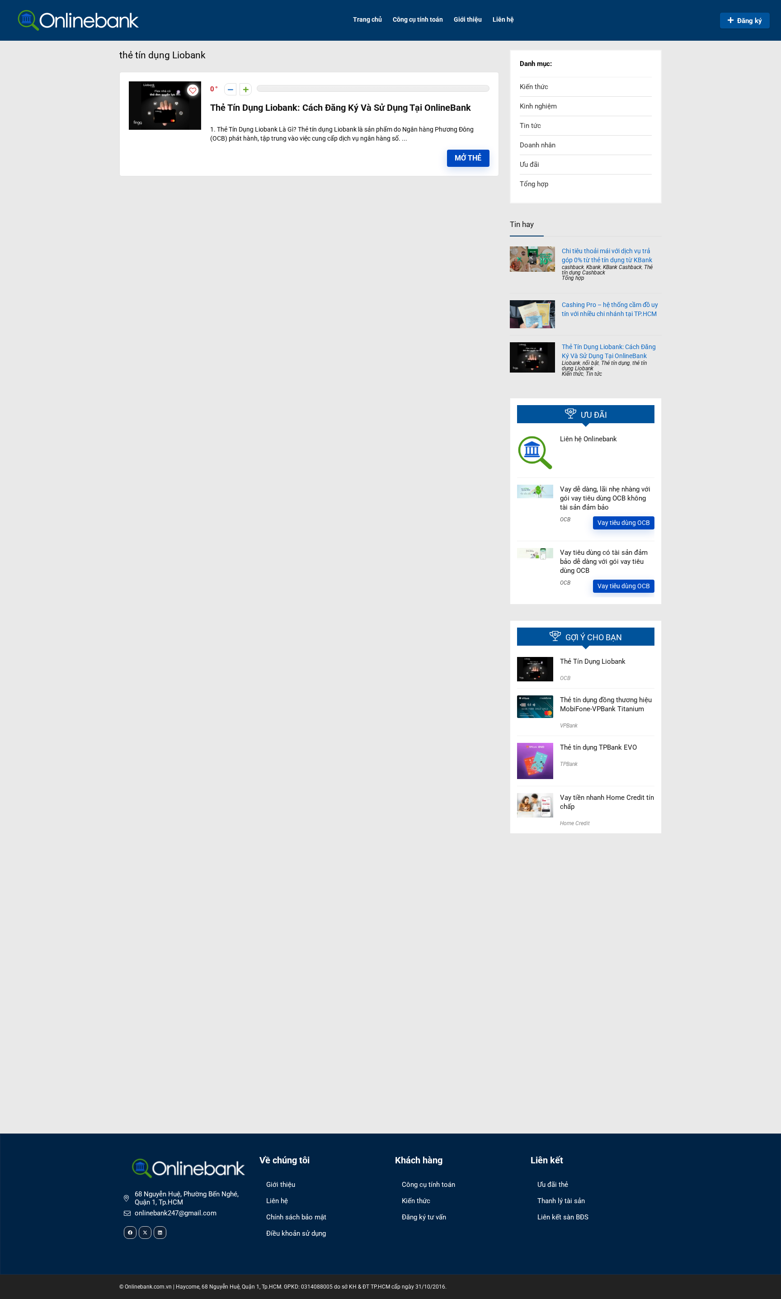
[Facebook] (130, 1232)
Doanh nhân (537, 145)
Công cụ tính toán (418, 19)
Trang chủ (367, 19)
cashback (573, 267)
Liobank (571, 363)
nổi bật (591, 363)
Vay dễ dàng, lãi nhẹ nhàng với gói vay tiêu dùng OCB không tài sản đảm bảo (605, 498)
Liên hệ (503, 19)
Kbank (593, 267)
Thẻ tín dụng (615, 363)
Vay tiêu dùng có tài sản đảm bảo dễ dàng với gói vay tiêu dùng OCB (604, 561)
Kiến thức (534, 87)
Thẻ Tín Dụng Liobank (593, 661)
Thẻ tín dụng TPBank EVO (598, 747)
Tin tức (530, 126)
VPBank (569, 726)
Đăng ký (749, 21)
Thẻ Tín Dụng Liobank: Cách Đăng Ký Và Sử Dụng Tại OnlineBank (340, 108)
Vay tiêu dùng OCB (624, 522)
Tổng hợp (534, 184)
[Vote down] (230, 89)
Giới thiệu (468, 19)
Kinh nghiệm (538, 106)
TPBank (569, 764)
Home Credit (575, 823)
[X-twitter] (145, 1232)
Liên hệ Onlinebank (588, 439)
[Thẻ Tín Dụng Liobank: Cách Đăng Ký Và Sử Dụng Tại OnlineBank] (165, 85)
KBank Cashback (622, 267)
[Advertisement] (585, 906)
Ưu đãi (529, 165)
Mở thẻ (468, 158)
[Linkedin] (160, 1232)
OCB (565, 519)
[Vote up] (246, 89)
